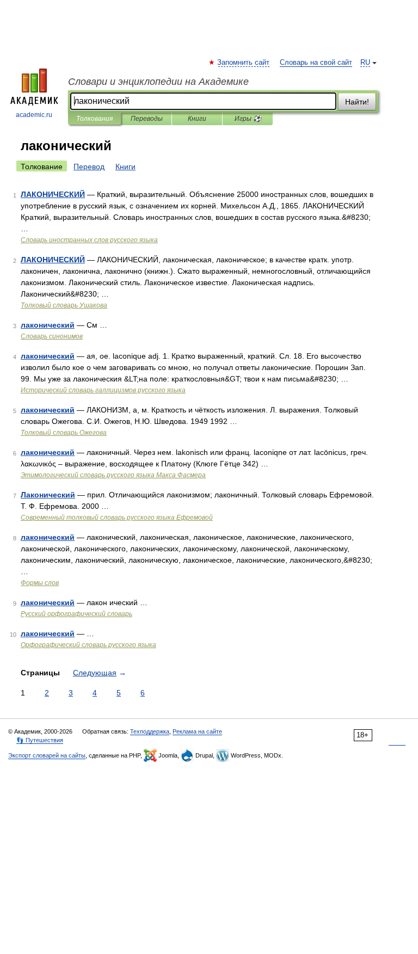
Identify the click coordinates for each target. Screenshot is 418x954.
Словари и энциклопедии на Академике (158, 81)
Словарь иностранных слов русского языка (89, 240)
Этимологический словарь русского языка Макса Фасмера (113, 475)
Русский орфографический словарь (76, 614)
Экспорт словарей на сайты (46, 755)
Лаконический (48, 494)
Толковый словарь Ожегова (64, 432)
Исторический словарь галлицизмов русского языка (103, 390)
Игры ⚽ (248, 118)
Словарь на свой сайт (316, 62)
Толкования (94, 118)
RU (365, 62)
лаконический (48, 325)
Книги (197, 118)
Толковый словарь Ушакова (64, 305)
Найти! (357, 101)
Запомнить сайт (243, 62)
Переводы (147, 118)
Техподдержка (149, 731)
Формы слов (40, 583)
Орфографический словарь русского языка (88, 645)
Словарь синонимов (52, 336)
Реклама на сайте (197, 731)
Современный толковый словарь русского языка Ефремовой (117, 517)
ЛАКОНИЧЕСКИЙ (53, 194)
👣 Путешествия (39, 740)
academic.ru (34, 115)
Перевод (88, 166)
